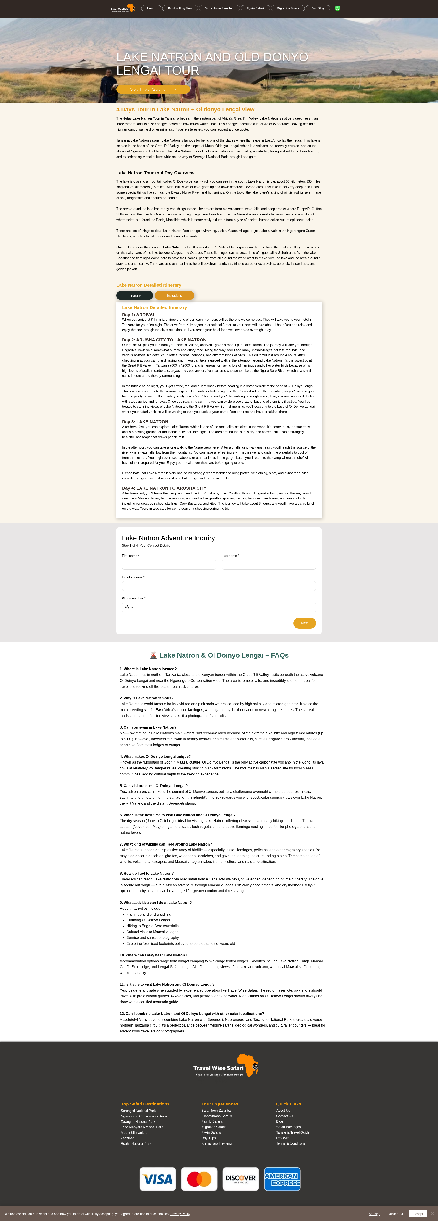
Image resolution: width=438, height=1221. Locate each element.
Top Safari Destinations (145, 1104)
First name (130, 555)
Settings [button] (374, 1213)
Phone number (133, 598)
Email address (133, 577)
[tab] (134, 295)
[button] (180, 8)
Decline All (395, 1213)
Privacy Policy (180, 1213)
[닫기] (432, 1213)
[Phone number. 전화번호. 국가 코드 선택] (129, 607)
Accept (418, 1213)
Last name (230, 555)
